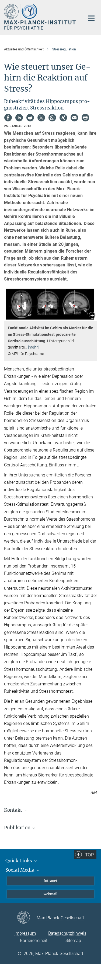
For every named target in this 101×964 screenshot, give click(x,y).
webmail (50, 894)
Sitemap (73, 940)
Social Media (20, 870)
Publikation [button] (18, 827)
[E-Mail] (74, 118)
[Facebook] (8, 118)
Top (89, 854)
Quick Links (19, 860)
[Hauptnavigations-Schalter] (91, 18)
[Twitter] (41, 118)
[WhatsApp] (52, 118)
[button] (92, 316)
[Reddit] (30, 118)
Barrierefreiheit (33, 940)
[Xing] (63, 118)
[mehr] (33, 347)
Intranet (50, 881)
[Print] (85, 118)
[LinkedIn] (19, 118)
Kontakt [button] (13, 810)
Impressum (25, 933)
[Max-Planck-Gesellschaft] (27, 917)
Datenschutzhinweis (67, 933)
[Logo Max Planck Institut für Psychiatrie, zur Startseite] (40, 17)
